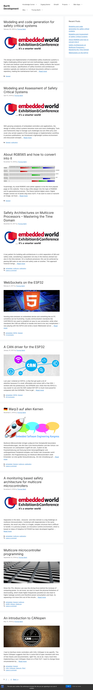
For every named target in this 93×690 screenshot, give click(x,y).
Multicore (19, 604)
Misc (24, 10)
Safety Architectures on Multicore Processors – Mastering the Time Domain (29, 216)
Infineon (12, 604)
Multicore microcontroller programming (22, 552)
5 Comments (10, 335)
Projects (65, 4)
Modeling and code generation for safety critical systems (29, 24)
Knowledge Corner (29, 4)
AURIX (8, 604)
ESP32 (15, 333)
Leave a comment (11, 270)
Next (15, 679)
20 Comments (10, 397)
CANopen (12, 668)
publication (14, 142)
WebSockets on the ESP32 (23, 282)
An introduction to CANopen (25, 618)
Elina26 (56, 4)
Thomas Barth (36, 10)
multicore (16, 268)
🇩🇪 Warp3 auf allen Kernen (23, 409)
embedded (9, 268)
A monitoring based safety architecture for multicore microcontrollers (23, 482)
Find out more (76, 686)
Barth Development (11, 7)
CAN (7, 668)
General (8, 76)
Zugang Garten (45, 4)
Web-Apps (76, 4)
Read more (43, 71)
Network (18, 668)
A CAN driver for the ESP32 (24, 347)
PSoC (24, 668)
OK (68, 686)
